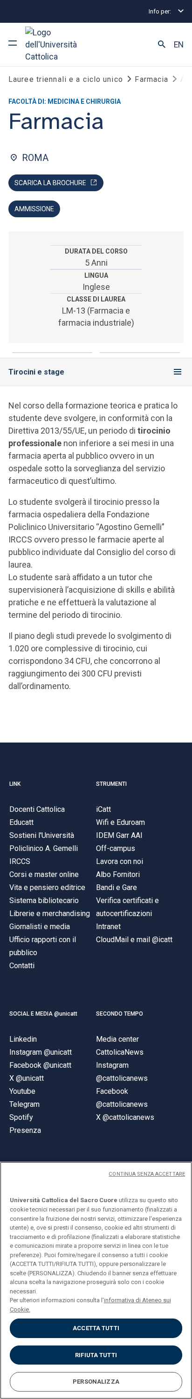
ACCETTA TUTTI (96, 1328)
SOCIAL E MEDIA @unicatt (43, 1014)
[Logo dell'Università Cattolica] (60, 44)
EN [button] (179, 44)
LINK (15, 784)
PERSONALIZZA (96, 1381)
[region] (96, 1280)
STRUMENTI (111, 784)
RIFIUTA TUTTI (96, 1355)
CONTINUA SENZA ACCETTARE (147, 1174)
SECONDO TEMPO (119, 1014)
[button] (162, 45)
